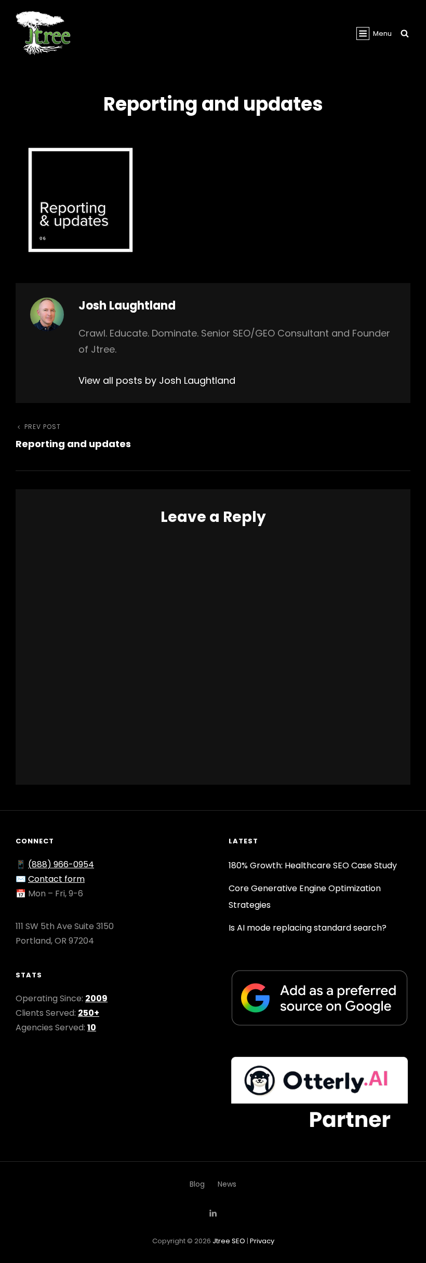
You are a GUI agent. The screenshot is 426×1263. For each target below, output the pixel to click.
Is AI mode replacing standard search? (308, 928)
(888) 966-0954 (61, 864)
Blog (197, 1184)
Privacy (262, 1241)
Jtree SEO (228, 1241)
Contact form (56, 879)
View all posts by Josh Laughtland (156, 380)
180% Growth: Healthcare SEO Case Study (313, 865)
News (227, 1184)
